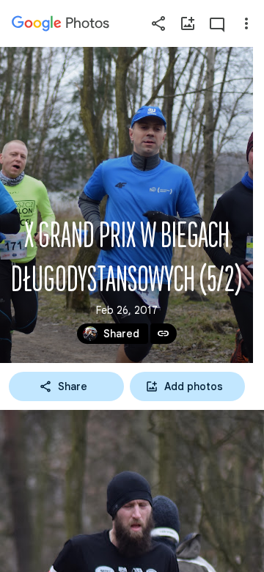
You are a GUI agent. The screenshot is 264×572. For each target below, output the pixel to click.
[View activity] (217, 23)
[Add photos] (187, 23)
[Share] (158, 23)
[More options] (246, 23)
